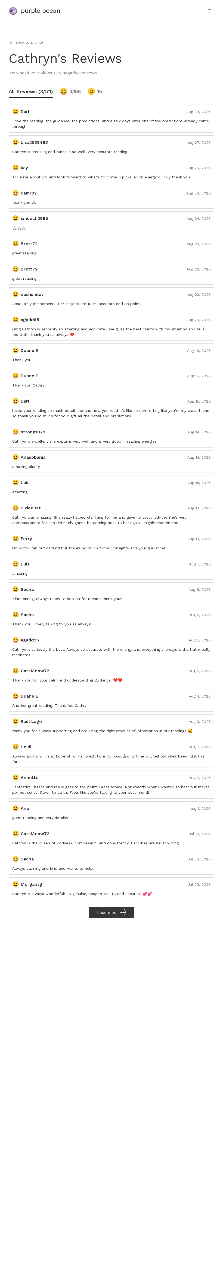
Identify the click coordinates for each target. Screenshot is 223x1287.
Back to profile (29, 42)
